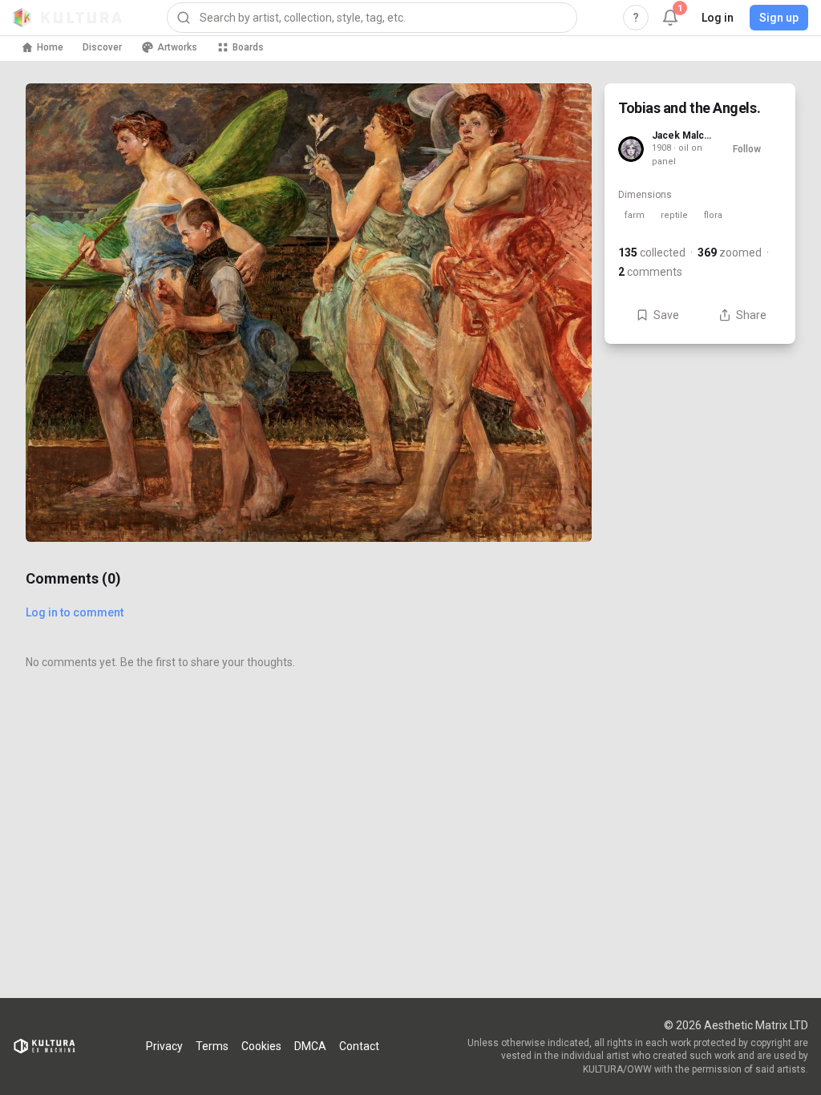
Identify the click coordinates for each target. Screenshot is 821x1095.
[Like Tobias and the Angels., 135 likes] (559, 442)
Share (751, 315)
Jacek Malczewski (681, 135)
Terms (212, 1046)
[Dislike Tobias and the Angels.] (559, 510)
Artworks (177, 47)
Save (666, 315)
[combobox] (372, 17)
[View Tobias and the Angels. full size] (309, 312)
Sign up (779, 17)
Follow (747, 149)
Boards (248, 47)
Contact (359, 1046)
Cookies (261, 1046)
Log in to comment (74, 612)
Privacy (164, 1046)
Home (50, 47)
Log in (718, 17)
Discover (102, 47)
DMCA (310, 1046)
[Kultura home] (67, 17)
